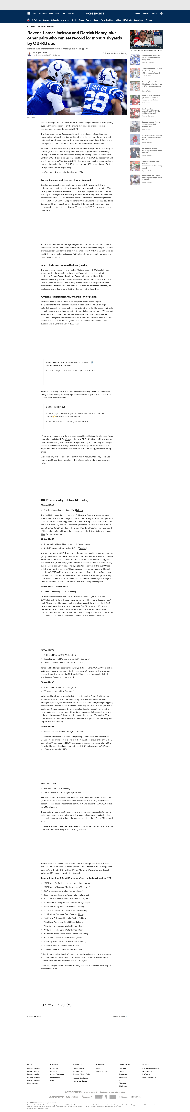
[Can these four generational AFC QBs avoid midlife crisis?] (135, 113)
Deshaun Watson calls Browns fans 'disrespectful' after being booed (152, 165)
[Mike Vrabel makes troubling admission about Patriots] (135, 153)
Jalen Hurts (91, 134)
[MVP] (113, 1096)
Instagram (123, 1074)
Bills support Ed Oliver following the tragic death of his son (152, 177)
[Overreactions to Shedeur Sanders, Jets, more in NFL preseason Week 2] (135, 73)
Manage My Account (150, 1068)
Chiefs (47, 210)
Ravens (55, 198)
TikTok (121, 1071)
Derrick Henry (79, 134)
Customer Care (102, 1071)
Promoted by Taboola (119, 1018)
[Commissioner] (101, 1096)
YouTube (122, 1068)
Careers (53, 1071)
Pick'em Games (33, 1068)
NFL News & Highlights (46, 27)
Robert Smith (76, 904)
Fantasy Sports (33, 1071)
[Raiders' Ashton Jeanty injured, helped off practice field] (135, 126)
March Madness (33, 1080)
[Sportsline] (72, 1097)
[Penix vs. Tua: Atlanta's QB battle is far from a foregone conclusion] (135, 100)
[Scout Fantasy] (124, 1097)
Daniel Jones (49, 665)
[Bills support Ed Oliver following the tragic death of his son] (135, 180)
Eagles (47, 270)
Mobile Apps (32, 1083)
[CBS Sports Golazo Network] (112, 1092)
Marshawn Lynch (67, 661)
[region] (146, 39)
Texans (102, 447)
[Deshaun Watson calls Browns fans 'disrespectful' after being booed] (135, 166)
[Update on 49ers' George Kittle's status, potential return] (135, 139)
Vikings (96, 605)
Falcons (79, 512)
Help (98, 1068)
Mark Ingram (66, 794)
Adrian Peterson (74, 897)
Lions (80, 916)
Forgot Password (149, 1077)
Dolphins (83, 935)
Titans (79, 893)
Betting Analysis (33, 1077)
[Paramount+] (86, 1096)
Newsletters (147, 1071)
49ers (80, 908)
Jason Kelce (63, 282)
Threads (122, 1083)
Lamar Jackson (62, 134)
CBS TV (53, 1080)
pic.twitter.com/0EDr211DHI (90, 368)
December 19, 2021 (82, 428)
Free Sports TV (33, 1074)
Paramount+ (55, 1077)
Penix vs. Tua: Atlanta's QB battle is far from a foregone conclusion (151, 98)
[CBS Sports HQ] (90, 1092)
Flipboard (123, 1086)
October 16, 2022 (98, 377)
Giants (81, 665)
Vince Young (54, 893)
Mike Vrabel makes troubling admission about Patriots (152, 150)
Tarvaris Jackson (55, 897)
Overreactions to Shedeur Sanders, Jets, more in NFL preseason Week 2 (152, 71)
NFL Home (31, 27)
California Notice (80, 1081)
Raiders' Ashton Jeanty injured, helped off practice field (151, 124)
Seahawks (85, 661)
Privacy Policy (78, 1071)
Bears (81, 928)
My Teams (146, 1074)
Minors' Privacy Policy (81, 1074)
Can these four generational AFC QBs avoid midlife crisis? (151, 111)
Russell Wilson (50, 661)
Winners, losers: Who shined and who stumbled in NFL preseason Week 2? (152, 85)
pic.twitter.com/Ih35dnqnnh (86, 419)
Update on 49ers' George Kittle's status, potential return (152, 137)
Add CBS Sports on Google (116, 53)
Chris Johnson (70, 893)
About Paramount (57, 1074)
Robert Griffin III (106, 158)
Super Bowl (77, 204)
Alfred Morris (50, 161)
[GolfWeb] (136, 1097)
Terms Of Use (78, 1068)
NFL (83, 122)
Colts (67, 441)
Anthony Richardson (61, 137)
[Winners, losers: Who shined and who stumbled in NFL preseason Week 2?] (135, 86)
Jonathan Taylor (81, 137)
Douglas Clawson (41, 53)
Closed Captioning (80, 1078)
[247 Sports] (56, 1096)
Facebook (123, 1077)
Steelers (82, 550)
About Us (54, 1068)
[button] (156, 20)
